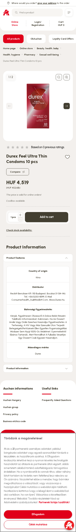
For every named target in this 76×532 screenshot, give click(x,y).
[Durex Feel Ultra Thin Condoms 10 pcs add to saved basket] (67, 156)
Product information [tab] (17, 368)
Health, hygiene (11, 54)
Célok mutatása (38, 524)
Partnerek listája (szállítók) (54, 502)
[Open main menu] (69, 12)
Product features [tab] (15, 257)
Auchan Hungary (12, 400)
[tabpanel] (38, 311)
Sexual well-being (49, 54)
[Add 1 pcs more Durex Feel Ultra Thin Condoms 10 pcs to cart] (20, 215)
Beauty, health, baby (48, 48)
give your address (46, 3)
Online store (26, 48)
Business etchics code (14, 421)
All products (13, 38)
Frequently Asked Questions (56, 400)
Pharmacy (29, 54)
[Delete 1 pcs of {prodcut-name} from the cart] (20, 219)
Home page (9, 48)
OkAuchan (36, 38)
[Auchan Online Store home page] (6, 12)
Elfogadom (38, 514)
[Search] (16, 12)
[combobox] (37, 12)
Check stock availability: (19, 230)
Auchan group (10, 407)
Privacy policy (10, 414)
